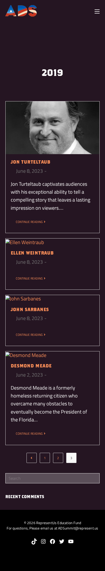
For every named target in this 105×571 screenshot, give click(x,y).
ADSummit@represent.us (78, 528)
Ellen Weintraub (32, 253)
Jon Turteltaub (30, 162)
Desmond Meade (31, 365)
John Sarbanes (30, 309)
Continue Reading (29, 221)
